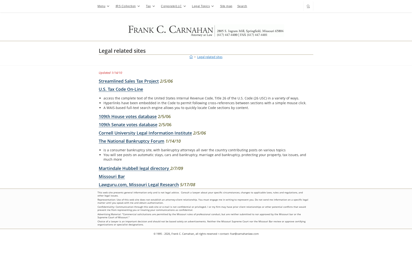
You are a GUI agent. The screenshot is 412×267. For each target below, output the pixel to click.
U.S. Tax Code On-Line (121, 89)
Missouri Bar (112, 176)
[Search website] (308, 7)
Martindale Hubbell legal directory (134, 168)
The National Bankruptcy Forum (131, 141)
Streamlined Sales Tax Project (129, 81)
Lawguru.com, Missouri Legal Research (139, 184)
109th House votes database (128, 116)
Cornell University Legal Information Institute (145, 133)
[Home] (191, 57)
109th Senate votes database (128, 124)
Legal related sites (209, 57)
